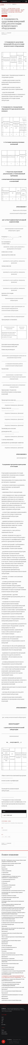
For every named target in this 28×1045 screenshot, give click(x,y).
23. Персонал (4, 883)
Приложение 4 (5, 943)
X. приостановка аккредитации (8, 920)
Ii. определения (5, 872)
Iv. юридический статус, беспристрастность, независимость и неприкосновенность (11, 877)
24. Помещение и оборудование (8, 885)
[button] (26, 1)
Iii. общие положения (6, 874)
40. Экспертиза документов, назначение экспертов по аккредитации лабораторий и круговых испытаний (13, 908)
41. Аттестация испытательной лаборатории (11, 910)
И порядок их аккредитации (8, 865)
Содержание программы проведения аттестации (12, 994)
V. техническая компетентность (8, 879)
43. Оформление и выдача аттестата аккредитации (13, 915)
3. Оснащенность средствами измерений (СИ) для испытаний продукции (12, 973)
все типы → (4, 1024)
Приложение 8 (5, 993)
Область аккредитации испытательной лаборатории (13, 936)
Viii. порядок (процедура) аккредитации (10, 897)
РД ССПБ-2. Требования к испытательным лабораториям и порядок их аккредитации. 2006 (14, 861)
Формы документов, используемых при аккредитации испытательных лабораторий (13, 929)
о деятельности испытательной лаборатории (11, 1000)
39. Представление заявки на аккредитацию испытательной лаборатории (11, 905)
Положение (4, 951)
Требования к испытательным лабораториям (11, 863)
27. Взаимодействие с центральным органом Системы (13, 890)
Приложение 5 (5, 956)
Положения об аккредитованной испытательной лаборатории (12, 961)
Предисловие (4, 869)
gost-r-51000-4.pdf (8, 815)
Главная (2, 4)
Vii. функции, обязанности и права (9, 895)
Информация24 (5, 998)
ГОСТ (3, 1017)
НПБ (2, 1020)
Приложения (4, 926)
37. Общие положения (6, 899)
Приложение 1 (5, 931)
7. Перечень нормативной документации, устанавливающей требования (10, 985)
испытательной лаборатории (8, 967)
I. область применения (6, 870)
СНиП (3, 1019)
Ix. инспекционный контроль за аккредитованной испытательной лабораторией (12, 918)
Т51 (9, 836)
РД (5, 4)
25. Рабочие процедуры (7, 887)
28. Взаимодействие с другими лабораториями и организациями (12, 893)
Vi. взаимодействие (6, 888)
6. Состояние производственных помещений (11, 982)
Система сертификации (7, 945)
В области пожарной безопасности (9, 947)
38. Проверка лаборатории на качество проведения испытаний (13, 902)
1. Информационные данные (8, 969)
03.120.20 (5, 830)
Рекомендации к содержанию (8, 958)
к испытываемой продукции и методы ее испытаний (13, 987)
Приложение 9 (5, 996)
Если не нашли (4, 1033)
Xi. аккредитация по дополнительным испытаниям (12, 922)
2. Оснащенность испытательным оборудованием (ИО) (13, 971)
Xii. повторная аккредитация (8, 924)
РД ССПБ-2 (9, 4)
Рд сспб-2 (4, 867)
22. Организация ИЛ (6, 881)
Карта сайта (4, 1032)
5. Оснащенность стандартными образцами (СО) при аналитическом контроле (13, 980)
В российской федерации (7, 949)
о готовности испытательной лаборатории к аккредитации (11, 941)
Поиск (3, 1030)
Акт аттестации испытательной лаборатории (11, 991)
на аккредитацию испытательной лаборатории (12, 933)
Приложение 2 (5, 935)
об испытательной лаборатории (8, 953)
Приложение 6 (5, 965)
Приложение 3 (5, 938)
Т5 (5, 836)
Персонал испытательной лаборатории (10, 963)
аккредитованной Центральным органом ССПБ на (12, 954)
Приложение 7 (5, 989)
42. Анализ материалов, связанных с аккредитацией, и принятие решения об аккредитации (13, 913)
